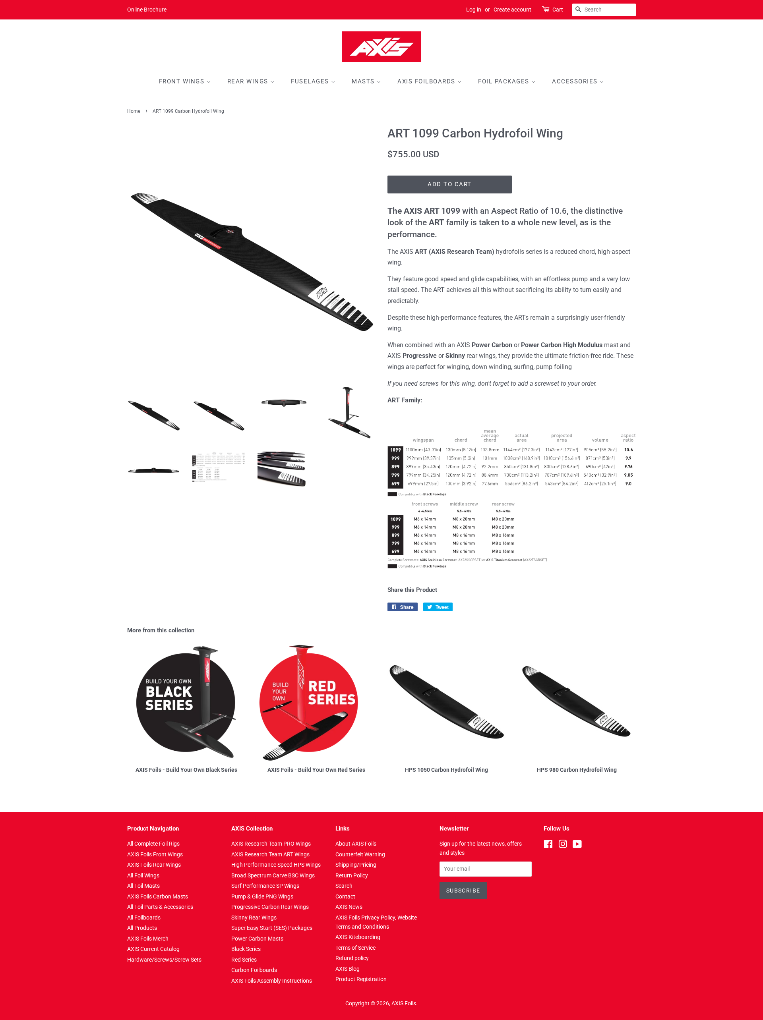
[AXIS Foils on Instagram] (562, 845)
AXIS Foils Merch (147, 938)
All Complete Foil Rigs (153, 843)
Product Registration (361, 979)
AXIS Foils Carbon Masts (157, 896)
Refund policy (352, 958)
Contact (345, 896)
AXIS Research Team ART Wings (270, 854)
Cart (557, 9)
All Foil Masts (143, 886)
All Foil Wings (143, 875)
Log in (473, 9)
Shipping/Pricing (355, 865)
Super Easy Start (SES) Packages (271, 928)
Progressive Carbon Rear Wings (270, 907)
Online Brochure (147, 9)
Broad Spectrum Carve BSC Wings (273, 875)
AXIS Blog (347, 969)
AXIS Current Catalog (153, 949)
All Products (142, 928)
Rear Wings (249, 81)
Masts (364, 81)
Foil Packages (504, 81)
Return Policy (351, 875)
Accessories (576, 81)
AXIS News (348, 907)
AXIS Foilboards (427, 81)
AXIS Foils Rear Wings (154, 865)
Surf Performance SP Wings (265, 886)
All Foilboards (144, 917)
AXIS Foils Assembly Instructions (271, 981)
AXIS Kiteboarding (357, 937)
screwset (546, 383)
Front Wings (183, 81)
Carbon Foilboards (254, 970)
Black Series (246, 949)
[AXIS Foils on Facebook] (548, 845)
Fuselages (311, 81)
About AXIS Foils (355, 843)
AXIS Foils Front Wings (155, 854)
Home (133, 111)
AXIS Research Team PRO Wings (271, 843)
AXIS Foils (403, 1003)
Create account (512, 9)
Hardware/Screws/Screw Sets (164, 959)
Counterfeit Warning (360, 854)
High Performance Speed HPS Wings (276, 865)
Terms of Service (355, 948)
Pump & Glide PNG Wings (262, 896)
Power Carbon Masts (257, 938)
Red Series (244, 959)
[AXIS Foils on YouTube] (577, 845)
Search (343, 886)
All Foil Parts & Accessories (160, 907)
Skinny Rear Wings (254, 917)
